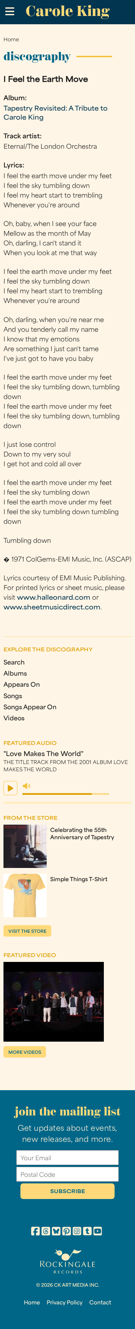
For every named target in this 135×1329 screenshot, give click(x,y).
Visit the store (27, 932)
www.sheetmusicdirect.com (51, 608)
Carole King (67, 11)
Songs (12, 697)
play (10, 788)
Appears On (21, 685)
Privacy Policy (64, 1303)
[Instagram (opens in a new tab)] (77, 1232)
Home (11, 40)
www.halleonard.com (53, 598)
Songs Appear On (29, 708)
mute (26, 786)
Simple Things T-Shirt (78, 880)
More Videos (24, 1053)
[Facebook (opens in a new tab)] (35, 1232)
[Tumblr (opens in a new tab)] (87, 1232)
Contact (100, 1303)
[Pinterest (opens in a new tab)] (66, 1232)
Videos (14, 719)
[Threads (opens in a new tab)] (46, 1232)
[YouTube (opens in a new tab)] (97, 1232)
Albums (15, 674)
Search (14, 663)
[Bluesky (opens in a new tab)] (56, 1232)
